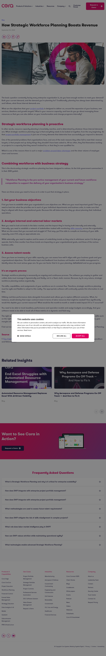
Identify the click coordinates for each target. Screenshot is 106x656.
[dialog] (53, 328)
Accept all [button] (80, 336)
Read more (28, 330)
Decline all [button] (61, 336)
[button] (24, 336)
